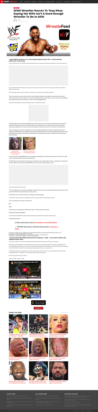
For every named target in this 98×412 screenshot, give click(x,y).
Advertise (83, 410)
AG (20, 19)
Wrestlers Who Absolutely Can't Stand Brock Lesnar (18, 358)
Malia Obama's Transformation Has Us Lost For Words (15, 153)
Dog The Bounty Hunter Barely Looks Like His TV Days (57, 358)
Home (21, 1)
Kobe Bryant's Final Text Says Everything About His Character (17, 382)
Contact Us (88, 410)
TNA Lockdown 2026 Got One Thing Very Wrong (37, 358)
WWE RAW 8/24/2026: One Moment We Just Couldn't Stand (38, 335)
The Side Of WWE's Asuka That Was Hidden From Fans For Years (38, 382)
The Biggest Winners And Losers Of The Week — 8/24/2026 (18, 335)
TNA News (40, 1)
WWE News (27, 1)
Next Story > (38, 308)
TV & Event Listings (76, 1)
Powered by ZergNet (64, 312)
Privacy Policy (76, 410)
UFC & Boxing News (49, 1)
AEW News (33, 1)
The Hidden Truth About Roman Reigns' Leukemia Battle (57, 382)
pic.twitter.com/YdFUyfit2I (45, 223)
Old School (59, 1)
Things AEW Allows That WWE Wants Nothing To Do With (57, 335)
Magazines (66, 1)
